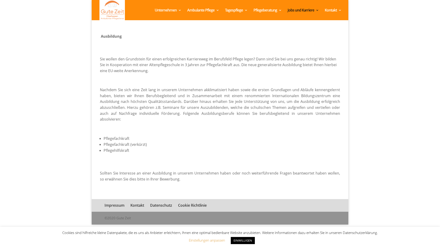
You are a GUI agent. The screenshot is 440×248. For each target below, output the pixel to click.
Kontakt (331, 10)
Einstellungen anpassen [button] (207, 240)
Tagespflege (234, 10)
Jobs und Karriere (301, 10)
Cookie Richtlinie (192, 205)
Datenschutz (161, 205)
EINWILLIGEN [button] (243, 240)
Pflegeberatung (265, 10)
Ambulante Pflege (200, 10)
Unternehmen (166, 10)
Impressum (114, 205)
